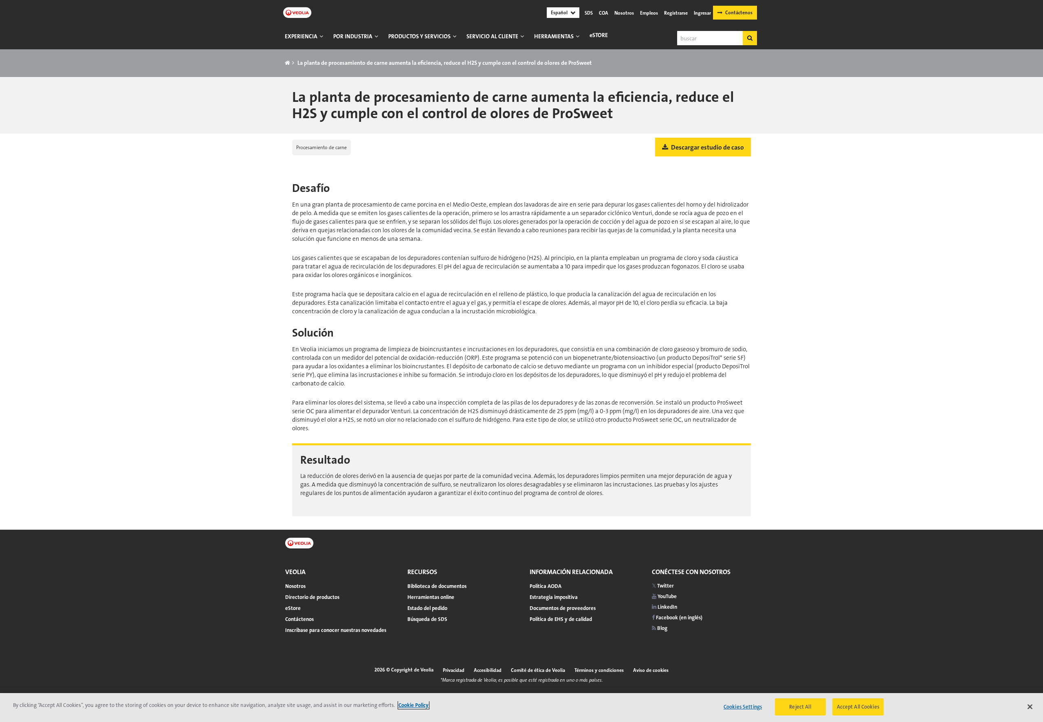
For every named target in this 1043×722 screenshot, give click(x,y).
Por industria (352, 36)
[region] (521, 707)
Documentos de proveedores (563, 608)
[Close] (1030, 706)
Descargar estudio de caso (707, 147)
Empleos (649, 13)
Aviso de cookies (651, 670)
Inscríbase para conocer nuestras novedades (335, 630)
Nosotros (624, 13)
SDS (589, 13)
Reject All (800, 706)
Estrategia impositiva (554, 597)
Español (559, 12)
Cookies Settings (743, 706)
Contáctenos (739, 12)
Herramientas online (430, 597)
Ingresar (702, 13)
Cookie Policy (413, 705)
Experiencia (301, 36)
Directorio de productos (312, 597)
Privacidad (453, 670)
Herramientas (554, 36)
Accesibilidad (488, 670)
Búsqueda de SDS (427, 619)
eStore (599, 35)
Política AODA (545, 586)
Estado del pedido (427, 608)
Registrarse (676, 13)
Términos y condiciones (599, 670)
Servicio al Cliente (492, 36)
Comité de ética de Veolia (538, 670)
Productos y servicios (419, 36)
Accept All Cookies (858, 706)
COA (603, 13)
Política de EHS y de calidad (561, 619)
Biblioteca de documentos (436, 586)
